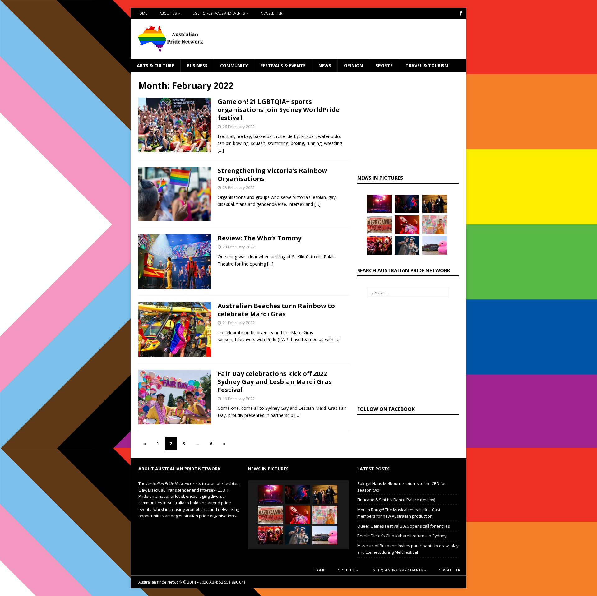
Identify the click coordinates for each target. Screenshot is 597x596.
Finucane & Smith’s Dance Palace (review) (396, 499)
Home (142, 13)
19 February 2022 (239, 398)
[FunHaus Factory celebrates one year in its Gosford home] (379, 245)
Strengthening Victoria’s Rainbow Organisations (272, 174)
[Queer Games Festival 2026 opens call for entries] (379, 224)
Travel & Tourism (426, 65)
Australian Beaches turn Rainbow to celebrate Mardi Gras (276, 310)
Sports (384, 65)
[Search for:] (408, 293)
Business (197, 65)
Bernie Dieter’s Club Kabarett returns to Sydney (402, 535)
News (324, 65)
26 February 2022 (239, 126)
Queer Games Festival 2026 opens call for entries (403, 526)
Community (234, 65)
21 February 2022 (239, 323)
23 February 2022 (239, 187)
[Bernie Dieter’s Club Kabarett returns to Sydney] (407, 224)
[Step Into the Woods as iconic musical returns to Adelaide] (407, 245)
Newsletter (271, 13)
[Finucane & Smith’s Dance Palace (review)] (407, 204)
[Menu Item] (461, 13)
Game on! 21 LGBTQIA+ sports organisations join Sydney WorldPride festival (279, 109)
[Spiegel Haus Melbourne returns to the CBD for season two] (379, 204)
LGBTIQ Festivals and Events (219, 13)
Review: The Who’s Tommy (259, 238)
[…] (221, 150)
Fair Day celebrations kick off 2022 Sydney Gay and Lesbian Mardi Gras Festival (275, 381)
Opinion (353, 65)
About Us (168, 13)
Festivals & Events (283, 65)
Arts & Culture (155, 65)
